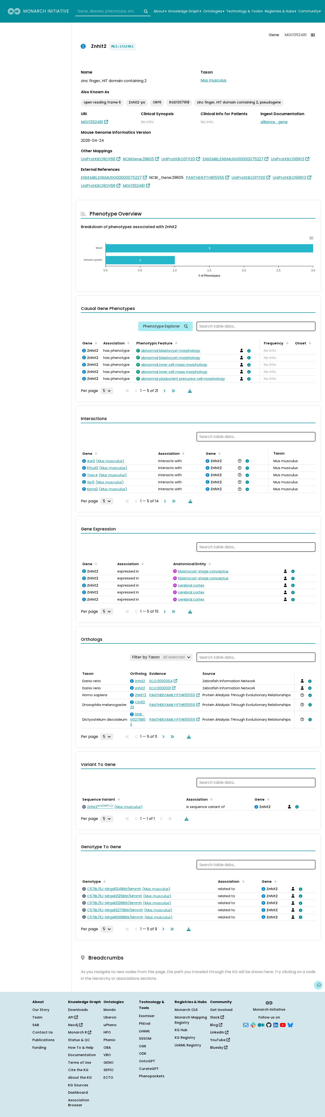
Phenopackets (151, 1076)
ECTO (108, 1077)
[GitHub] (268, 1024)
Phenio (109, 1040)
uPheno (110, 1025)
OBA (107, 1047)
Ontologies (213, 11)
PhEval (144, 1023)
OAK (142, 1046)
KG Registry (185, 1037)
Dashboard (78, 1092)
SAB (35, 1025)
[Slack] (253, 1024)
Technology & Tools (244, 11)
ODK (142, 1053)
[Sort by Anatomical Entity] (209, 563)
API (71, 1017)
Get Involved (221, 1009)
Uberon (109, 1017)
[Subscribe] (245, 1024)
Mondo (109, 1009)
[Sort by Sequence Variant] (118, 799)
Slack (215, 1017)
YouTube (218, 1040)
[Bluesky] (290, 1024)
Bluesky (217, 1047)
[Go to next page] (163, 390)
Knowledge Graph (184, 11)
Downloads (78, 1009)
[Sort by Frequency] (286, 342)
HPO (107, 1032)
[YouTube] (283, 1024)
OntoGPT (147, 1061)
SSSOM (145, 1038)
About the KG (80, 1077)
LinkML (144, 1031)
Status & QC (79, 1040)
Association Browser (78, 1103)
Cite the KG (78, 1070)
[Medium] (261, 1024)
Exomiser (147, 1016)
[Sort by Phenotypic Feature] (175, 342)
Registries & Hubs (280, 11)
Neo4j (73, 1025)
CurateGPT (149, 1068)
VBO (107, 1055)
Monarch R (78, 1032)
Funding (39, 1047)
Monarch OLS (186, 1009)
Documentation (82, 1055)
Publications (43, 1040)
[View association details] (248, 350)
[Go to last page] (172, 390)
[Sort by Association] (127, 342)
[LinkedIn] (275, 1024)
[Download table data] (188, 390)
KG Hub (181, 1030)
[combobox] (113, 11)
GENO (108, 1062)
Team (37, 1017)
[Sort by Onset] (309, 342)
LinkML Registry (188, 1045)
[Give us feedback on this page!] (318, 985)
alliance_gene (274, 122)
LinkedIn (217, 1032)
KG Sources (78, 1085)
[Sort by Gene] (95, 342)
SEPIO (108, 1070)
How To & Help (81, 1047)
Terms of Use (79, 1062)
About (160, 11)
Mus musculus (213, 80)
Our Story (40, 1009)
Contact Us (42, 1032)
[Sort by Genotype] (104, 881)
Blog (214, 1025)
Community (309, 11)
